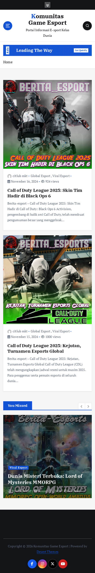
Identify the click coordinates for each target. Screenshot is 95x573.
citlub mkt (20, 176)
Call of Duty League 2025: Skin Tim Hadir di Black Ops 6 (44, 193)
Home (8, 62)
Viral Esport (61, 176)
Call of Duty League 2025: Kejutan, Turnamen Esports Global (44, 348)
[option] (47, 456)
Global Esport (40, 176)
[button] (81, 406)
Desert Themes (47, 551)
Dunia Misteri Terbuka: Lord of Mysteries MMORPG (45, 479)
